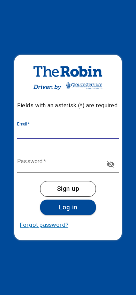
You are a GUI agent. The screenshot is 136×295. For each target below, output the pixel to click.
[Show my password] (110, 164)
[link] (68, 188)
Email (23, 124)
